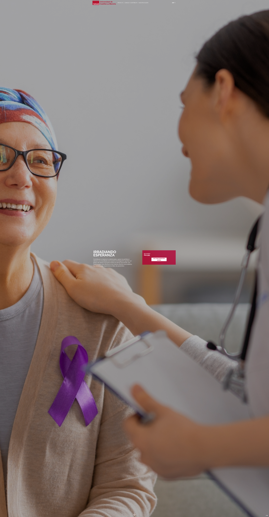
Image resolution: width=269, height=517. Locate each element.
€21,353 (147, 255)
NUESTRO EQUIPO (143, 2)
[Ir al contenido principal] (134, 514)
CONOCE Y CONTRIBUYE (131, 2)
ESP (173, 2)
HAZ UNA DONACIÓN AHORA (159, 259)
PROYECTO (120, 2)
